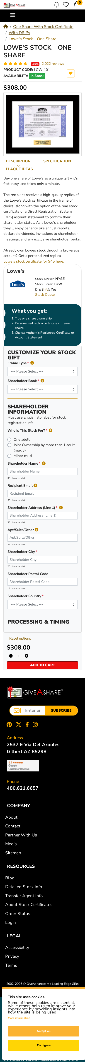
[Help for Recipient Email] (35, 486)
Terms (11, 965)
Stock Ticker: (44, 284)
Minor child (23, 455)
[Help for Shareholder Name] (44, 464)
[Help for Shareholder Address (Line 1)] (61, 508)
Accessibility (17, 947)
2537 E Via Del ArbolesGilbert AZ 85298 (33, 748)
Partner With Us (21, 835)
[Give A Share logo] (15, 5)
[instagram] (36, 724)
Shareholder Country (24, 596)
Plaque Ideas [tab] (19, 169)
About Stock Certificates (28, 905)
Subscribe (61, 710)
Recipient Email (20, 485)
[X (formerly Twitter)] (18, 724)
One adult (22, 439)
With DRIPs (19, 32)
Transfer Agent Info (24, 896)
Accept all (44, 1031)
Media (11, 844)
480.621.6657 (23, 788)
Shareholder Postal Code (27, 573)
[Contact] (56, 4)
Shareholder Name (22, 463)
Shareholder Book (22, 380)
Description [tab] (18, 161)
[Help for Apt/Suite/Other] (36, 530)
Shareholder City (21, 551)
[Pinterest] (8, 724)
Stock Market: (44, 279)
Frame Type (17, 363)
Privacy (12, 956)
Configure (44, 1045)
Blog (10, 878)
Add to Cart (42, 665)
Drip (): (42, 289)
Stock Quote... (46, 294)
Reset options (20, 638)
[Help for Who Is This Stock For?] (50, 431)
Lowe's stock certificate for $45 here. (33, 261)
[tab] (22, 161)
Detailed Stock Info (23, 887)
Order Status (17, 914)
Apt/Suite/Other (20, 529)
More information (19, 1018)
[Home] (5, 26)
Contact (12, 826)
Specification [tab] (57, 161)
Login (10, 922)
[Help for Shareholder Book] (42, 381)
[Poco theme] (35, 692)
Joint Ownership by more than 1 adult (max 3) (44, 447)
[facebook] (27, 724)
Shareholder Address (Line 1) (31, 507)
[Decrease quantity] (11, 656)
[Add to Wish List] (71, 73)
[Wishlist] (66, 4)
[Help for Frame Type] (32, 363)
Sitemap (13, 853)
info (45, 289)
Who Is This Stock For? (26, 430)
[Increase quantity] (26, 656)
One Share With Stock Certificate (43, 26)
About (11, 817)
